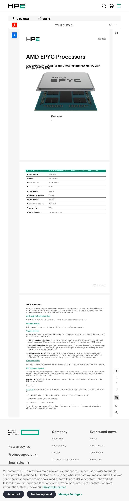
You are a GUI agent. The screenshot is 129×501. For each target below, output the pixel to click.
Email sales (16, 462)
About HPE (57, 438)
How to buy (16, 447)
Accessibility (59, 445)
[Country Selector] (112, 5)
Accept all (13, 494)
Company (59, 432)
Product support (20, 454)
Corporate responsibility (65, 459)
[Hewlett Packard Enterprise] (16, 5)
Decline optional (41, 494)
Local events (96, 452)
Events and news (103, 432)
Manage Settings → (70, 494)
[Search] (104, 5)
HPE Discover (97, 445)
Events (93, 438)
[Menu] (119, 5)
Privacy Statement (54, 487)
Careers (56, 452)
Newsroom (95, 459)
